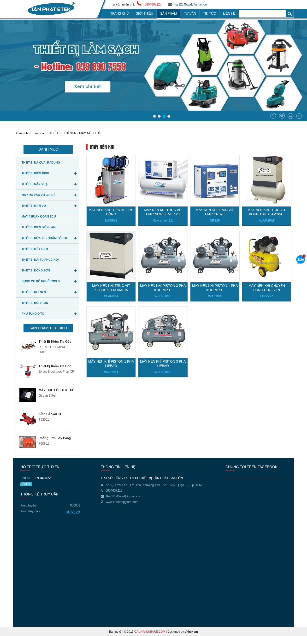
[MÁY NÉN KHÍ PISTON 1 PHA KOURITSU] (214, 255)
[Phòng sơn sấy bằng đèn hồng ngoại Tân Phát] (27, 442)
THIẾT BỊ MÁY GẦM (35, 249)
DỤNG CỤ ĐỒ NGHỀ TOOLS (41, 281)
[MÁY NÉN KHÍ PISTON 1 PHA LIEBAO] (111, 331)
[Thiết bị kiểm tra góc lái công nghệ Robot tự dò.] (27, 345)
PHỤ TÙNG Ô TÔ (33, 313)
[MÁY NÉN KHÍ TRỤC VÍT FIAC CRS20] (214, 179)
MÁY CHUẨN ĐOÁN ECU (39, 216)
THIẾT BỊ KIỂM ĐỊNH (35, 173)
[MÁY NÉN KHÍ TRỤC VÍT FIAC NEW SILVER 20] (162, 179)
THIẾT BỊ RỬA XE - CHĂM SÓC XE (45, 238)
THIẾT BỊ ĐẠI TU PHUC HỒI (40, 259)
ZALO (26, 484)
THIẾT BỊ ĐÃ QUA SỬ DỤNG (41, 162)
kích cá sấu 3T (50, 414)
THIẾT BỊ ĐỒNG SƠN (36, 270)
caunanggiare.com (149, 631)
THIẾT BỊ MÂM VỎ (34, 205)
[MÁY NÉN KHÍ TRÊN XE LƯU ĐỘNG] (111, 179)
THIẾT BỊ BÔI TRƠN (35, 303)
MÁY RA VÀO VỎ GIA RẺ (38, 195)
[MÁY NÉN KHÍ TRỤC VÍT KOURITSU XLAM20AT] (266, 179)
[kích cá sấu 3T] (27, 419)
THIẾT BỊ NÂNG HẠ (35, 184)
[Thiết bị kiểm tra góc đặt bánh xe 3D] (27, 371)
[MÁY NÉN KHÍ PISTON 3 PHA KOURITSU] (162, 255)
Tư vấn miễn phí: (123, 4)
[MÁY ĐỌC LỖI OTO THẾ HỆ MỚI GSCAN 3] (27, 395)
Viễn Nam (191, 631)
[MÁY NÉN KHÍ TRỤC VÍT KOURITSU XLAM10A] (111, 255)
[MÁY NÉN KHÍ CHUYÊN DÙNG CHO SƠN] (266, 255)
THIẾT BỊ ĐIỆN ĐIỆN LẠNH (40, 227)
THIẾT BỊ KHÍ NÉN (62, 133)
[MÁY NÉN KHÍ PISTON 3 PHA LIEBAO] (162, 331)
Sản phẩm (39, 133)
